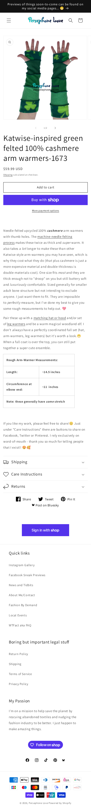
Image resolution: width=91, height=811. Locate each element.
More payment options (45, 210)
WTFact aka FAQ (20, 625)
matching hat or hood (50, 318)
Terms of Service (20, 674)
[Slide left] (36, 128)
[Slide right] (55, 128)
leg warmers (16, 324)
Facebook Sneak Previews (27, 575)
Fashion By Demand (23, 605)
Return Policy (18, 654)
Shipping (8, 174)
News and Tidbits (21, 585)
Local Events (18, 615)
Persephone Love (38, 803)
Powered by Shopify (60, 803)
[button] (9, 20)
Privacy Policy (18, 684)
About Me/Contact (22, 595)
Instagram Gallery (21, 565)
